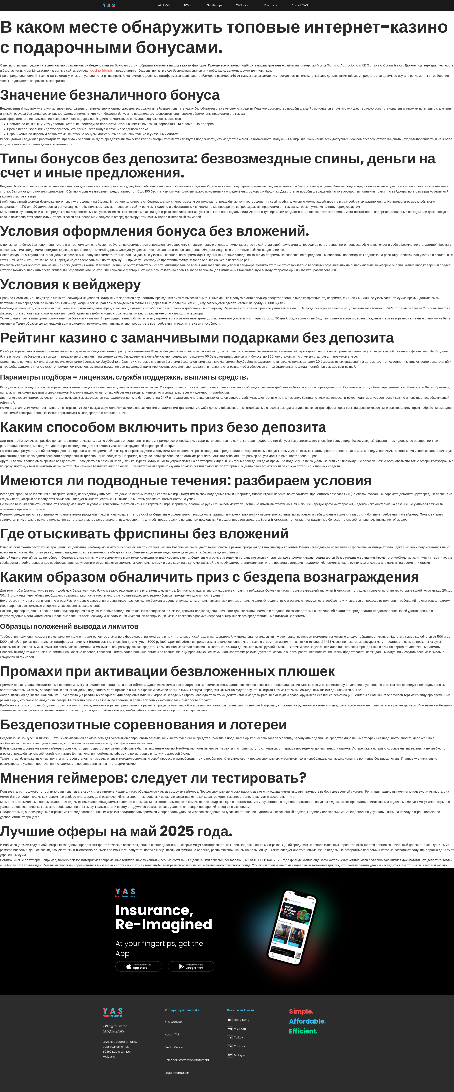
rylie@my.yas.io (113, 1031)
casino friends (101, 70)
